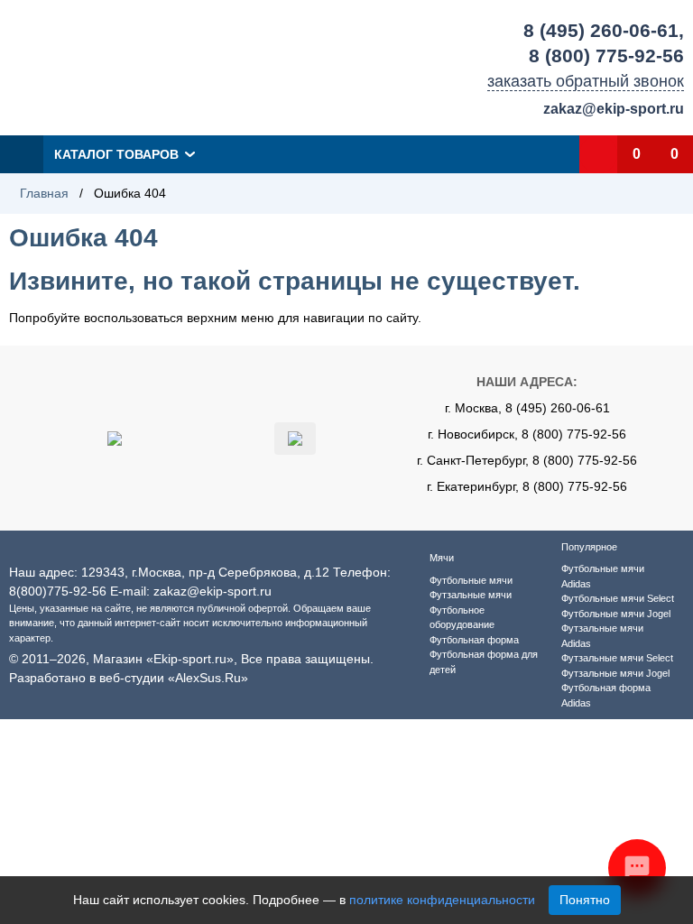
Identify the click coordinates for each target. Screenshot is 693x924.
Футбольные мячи (471, 580)
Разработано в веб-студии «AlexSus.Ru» (128, 677)
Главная (44, 193)
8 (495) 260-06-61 (601, 30)
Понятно (584, 899)
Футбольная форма (474, 639)
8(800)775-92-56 (57, 591)
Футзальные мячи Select (617, 657)
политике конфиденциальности (442, 899)
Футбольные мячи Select (617, 598)
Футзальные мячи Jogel (615, 673)
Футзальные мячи (471, 594)
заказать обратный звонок (585, 81)
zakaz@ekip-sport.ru (613, 108)
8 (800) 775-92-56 (606, 55)
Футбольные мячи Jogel (615, 613)
